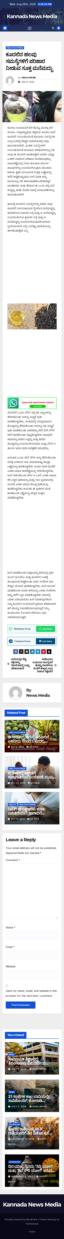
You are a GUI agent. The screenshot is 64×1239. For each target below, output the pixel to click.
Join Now (47, 629)
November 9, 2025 (22, 1176)
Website (10, 966)
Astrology (14, 1125)
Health (12, 805)
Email (10, 947)
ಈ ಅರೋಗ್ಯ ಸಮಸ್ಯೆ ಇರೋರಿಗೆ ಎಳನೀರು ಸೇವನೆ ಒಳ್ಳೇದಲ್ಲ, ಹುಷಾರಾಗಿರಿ (28, 741)
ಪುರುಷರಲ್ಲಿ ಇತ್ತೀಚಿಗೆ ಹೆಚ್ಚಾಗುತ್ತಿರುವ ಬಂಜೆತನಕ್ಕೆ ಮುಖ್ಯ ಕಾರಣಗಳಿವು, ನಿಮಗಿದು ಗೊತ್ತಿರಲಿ (30, 777)
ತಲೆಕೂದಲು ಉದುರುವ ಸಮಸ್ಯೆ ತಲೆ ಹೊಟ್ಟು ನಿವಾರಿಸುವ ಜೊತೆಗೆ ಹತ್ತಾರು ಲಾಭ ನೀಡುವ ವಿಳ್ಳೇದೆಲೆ (42, 665)
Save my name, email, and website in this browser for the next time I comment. (31, 993)
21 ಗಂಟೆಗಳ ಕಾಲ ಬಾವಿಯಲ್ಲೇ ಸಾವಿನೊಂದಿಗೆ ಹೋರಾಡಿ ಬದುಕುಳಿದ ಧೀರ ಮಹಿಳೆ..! (29, 1100)
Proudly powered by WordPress (21, 1219)
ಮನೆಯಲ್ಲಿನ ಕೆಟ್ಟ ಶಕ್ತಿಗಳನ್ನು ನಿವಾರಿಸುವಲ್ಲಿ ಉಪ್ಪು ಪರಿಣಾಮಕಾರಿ (20, 664)
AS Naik (34, 747)
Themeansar (31, 1223)
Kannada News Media (32, 16)
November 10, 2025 (23, 1139)
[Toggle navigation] (29, 28)
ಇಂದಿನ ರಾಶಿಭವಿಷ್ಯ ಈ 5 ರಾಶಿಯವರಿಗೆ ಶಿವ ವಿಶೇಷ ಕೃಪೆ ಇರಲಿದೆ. (28, 1133)
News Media (29, 77)
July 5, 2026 (19, 1069)
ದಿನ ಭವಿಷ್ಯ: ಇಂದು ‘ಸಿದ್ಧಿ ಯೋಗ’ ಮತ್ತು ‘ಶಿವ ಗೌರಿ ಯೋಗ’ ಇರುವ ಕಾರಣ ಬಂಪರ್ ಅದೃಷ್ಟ (30, 1170)
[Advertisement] (32, 270)
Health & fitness (15, 48)
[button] (53, 28)
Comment (13, 860)
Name (10, 927)
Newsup (52, 1219)
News (11, 1055)
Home (32, 1231)
